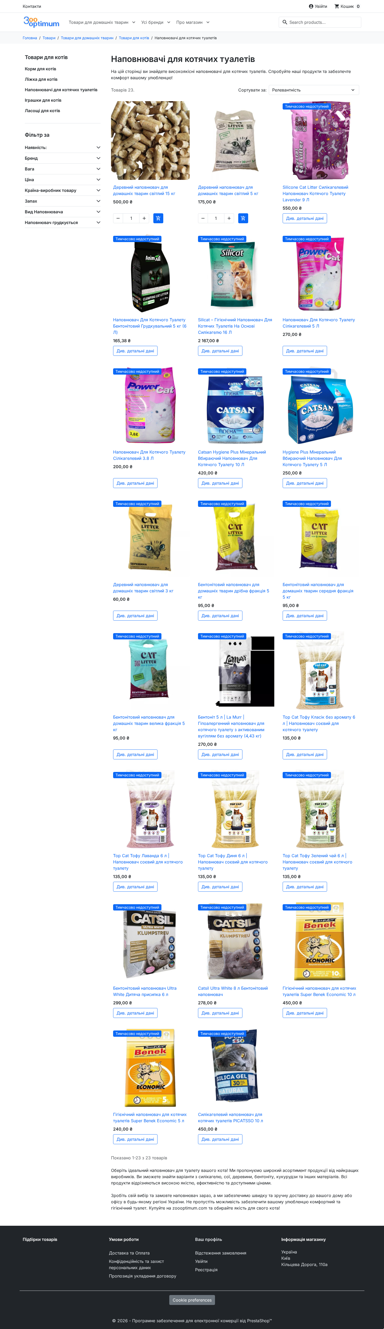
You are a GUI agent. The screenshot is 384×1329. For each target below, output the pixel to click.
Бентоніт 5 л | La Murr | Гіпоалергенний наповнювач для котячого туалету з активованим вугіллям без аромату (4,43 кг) (231, 726)
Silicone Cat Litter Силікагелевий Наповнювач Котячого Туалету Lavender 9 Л (315, 193)
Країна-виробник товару (50, 190)
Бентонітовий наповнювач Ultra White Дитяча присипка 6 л (145, 991)
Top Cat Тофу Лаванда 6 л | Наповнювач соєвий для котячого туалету (148, 862)
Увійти (201, 1261)
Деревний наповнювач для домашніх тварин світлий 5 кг (228, 190)
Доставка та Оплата (129, 1253)
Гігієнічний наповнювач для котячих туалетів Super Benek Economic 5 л (150, 1117)
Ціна (29, 179)
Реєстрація (206, 1269)
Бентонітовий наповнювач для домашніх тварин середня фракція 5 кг (318, 591)
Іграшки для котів (43, 100)
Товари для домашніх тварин (98, 22)
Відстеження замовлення (220, 1253)
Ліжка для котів (41, 79)
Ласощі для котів (42, 110)
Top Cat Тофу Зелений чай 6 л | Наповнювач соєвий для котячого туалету (317, 862)
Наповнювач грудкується (51, 222)
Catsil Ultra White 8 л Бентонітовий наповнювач (233, 991)
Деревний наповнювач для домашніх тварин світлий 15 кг (144, 190)
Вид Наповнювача (44, 211)
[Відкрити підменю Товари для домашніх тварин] (133, 22)
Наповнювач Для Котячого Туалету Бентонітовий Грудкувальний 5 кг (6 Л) (150, 326)
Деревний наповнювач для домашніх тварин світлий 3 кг (143, 587)
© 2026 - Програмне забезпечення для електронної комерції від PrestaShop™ (192, 1320)
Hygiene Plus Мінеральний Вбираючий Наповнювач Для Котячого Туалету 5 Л (312, 458)
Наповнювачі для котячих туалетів (61, 89)
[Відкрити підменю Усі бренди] (168, 22)
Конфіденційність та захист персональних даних (136, 1264)
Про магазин (189, 22)
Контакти (32, 6)
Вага (29, 168)
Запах (31, 201)
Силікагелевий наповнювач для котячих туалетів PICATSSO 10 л (230, 1117)
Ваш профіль (208, 1239)
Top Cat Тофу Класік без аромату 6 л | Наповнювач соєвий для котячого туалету (319, 723)
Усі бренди (152, 22)
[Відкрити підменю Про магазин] (208, 22)
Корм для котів (40, 68)
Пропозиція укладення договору (142, 1276)
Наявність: (36, 147)
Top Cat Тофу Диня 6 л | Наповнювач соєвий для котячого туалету (233, 862)
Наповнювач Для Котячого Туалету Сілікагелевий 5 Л (319, 323)
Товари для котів (46, 57)
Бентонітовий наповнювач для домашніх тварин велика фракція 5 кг (149, 723)
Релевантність (286, 90)
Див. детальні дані (305, 218)
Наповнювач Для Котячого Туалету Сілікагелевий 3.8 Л (149, 455)
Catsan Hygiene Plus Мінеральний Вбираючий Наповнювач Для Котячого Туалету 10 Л (232, 458)
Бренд (31, 158)
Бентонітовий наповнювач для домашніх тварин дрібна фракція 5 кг (233, 591)
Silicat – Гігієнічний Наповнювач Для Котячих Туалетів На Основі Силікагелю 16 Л (235, 326)
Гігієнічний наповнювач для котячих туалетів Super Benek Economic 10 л (319, 991)
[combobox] (320, 22)
